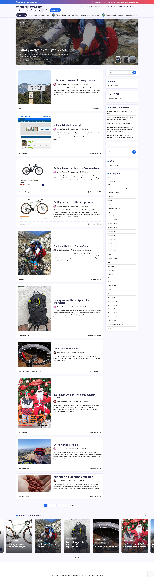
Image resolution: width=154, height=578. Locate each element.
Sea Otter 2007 (112, 297)
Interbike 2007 (112, 220)
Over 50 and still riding (65, 444)
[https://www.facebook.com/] (19, 10)
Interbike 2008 (112, 223)
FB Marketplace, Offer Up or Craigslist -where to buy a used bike (56, 15)
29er (109, 177)
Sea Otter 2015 (112, 313)
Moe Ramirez (26, 60)
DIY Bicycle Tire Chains (65, 348)
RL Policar (62, 352)
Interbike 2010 (112, 231)
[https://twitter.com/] (23, 10)
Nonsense (111, 266)
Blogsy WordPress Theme (95, 575)
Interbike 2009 (112, 227)
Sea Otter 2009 (112, 305)
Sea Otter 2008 (112, 301)
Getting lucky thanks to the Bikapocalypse (76, 168)
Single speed (112, 320)
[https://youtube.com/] (35, 10)
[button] (41, 10)
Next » (72, 505)
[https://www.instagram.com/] (31, 10)
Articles (110, 185)
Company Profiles (113, 192)
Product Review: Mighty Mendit (122, 123)
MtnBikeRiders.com (29, 7)
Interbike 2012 (112, 239)
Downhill (110, 196)
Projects (110, 278)
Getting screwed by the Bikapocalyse (73, 202)
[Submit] (134, 72)
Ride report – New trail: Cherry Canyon (39, 48)
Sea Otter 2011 (112, 309)
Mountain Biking (113, 258)
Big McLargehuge (64, 250)
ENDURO (111, 200)
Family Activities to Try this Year (70, 246)
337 (65, 505)
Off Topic (111, 270)
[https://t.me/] (27, 10)
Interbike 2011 (112, 235)
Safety (110, 289)
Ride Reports (112, 286)
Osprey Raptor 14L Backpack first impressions (71, 301)
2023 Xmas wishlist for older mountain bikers (74, 396)
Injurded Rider (112, 216)
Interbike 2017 (112, 251)
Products (111, 274)
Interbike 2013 (112, 243)
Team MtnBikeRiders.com (116, 324)
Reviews (110, 282)
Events (110, 204)
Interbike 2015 (112, 247)
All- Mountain (112, 181)
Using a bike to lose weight (67, 125)
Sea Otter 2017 (112, 317)
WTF (109, 328)
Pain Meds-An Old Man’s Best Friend (73, 476)
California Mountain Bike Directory (118, 189)
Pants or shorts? (99, 15)
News (109, 262)
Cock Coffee (114, 85)
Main (109, 255)
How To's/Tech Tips (114, 208)
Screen (110, 293)
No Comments (74, 84)
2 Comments (71, 481)
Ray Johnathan (111, 135)
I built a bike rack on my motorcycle (133, 15)
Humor (110, 212)
